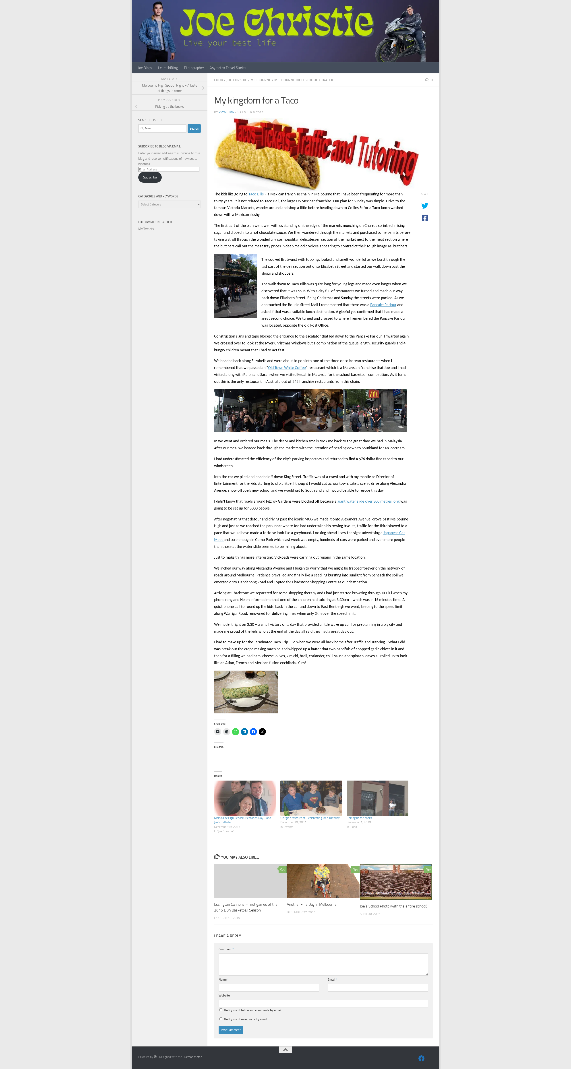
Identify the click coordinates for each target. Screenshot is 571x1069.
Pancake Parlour (383, 305)
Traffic (327, 80)
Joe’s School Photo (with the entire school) (393, 906)
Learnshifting (168, 68)
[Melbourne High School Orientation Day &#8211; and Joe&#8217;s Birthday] (245, 798)
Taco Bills (256, 194)
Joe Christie (236, 80)
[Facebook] (421, 1058)
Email (332, 980)
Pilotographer (194, 68)
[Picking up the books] (377, 798)
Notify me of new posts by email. (246, 1019)
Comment (226, 949)
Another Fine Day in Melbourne (312, 904)
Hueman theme (192, 1057)
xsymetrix (226, 112)
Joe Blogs (145, 68)
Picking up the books (359, 818)
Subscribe (150, 177)
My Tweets (146, 229)
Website (224, 995)
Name (224, 980)
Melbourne (260, 80)
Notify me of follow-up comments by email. (253, 1010)
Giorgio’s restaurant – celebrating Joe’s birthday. (310, 818)
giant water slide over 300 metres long (368, 501)
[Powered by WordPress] (155, 1056)
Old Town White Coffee (287, 368)
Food (218, 80)
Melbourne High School (296, 80)
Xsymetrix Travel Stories (228, 68)
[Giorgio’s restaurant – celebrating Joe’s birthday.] (311, 798)
